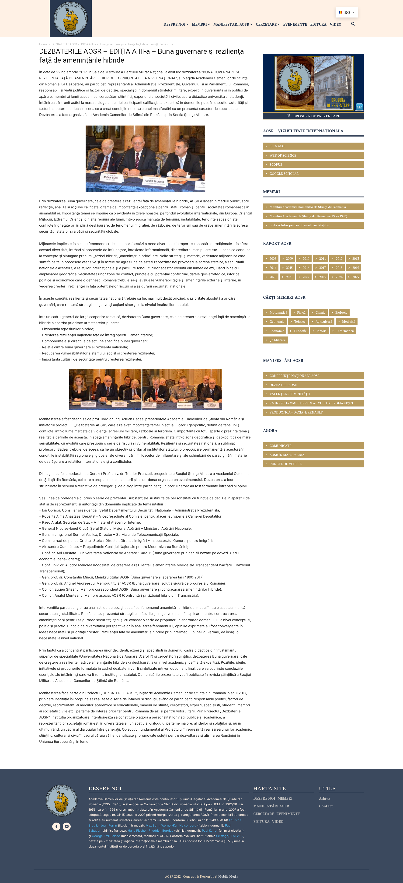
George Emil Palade (106, 836)
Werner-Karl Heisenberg (178, 825)
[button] (353, 24)
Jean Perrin (109, 825)
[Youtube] (67, 827)
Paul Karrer (210, 830)
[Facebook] (56, 827)
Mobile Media (228, 876)
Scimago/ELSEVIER (229, 836)
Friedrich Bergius (161, 830)
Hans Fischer (137, 830)
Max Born (153, 825)
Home (43, 44)
